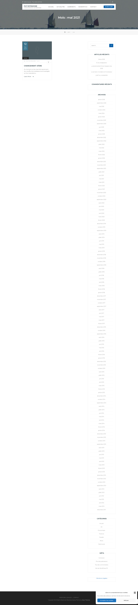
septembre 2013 (101, 444)
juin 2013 (101, 454)
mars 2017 (101, 320)
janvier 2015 (101, 392)
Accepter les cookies (106, 600)
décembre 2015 (101, 361)
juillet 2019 (101, 237)
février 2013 (101, 468)
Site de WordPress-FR (101, 568)
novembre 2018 (101, 258)
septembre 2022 (101, 141)
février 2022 (101, 154)
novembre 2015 (101, 365)
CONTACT (93, 7)
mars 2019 (101, 247)
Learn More (27, 76)
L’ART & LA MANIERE (101, 75)
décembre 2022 (101, 137)
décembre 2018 (101, 254)
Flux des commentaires (101, 565)
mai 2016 (101, 347)
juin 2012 (101, 496)
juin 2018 (101, 275)
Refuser (126, 600)
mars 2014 (101, 423)
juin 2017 (101, 313)
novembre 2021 (101, 165)
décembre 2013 (101, 434)
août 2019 (101, 234)
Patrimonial (101, 544)
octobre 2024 (101, 110)
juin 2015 (101, 378)
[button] (135, 592)
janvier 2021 (101, 189)
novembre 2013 (101, 437)
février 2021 (101, 185)
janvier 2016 (101, 358)
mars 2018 (101, 285)
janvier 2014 (101, 430)
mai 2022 (101, 148)
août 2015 (101, 372)
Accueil (51, 7)
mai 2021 (101, 179)
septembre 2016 (101, 334)
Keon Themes (86, 600)
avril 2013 (101, 461)
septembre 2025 (101, 103)
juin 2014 (101, 413)
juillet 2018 (101, 272)
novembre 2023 (101, 120)
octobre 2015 (101, 368)
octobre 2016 (101, 330)
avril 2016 (101, 351)
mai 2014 (101, 416)
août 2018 (101, 268)
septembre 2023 (101, 123)
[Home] (65, 32)
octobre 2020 (101, 196)
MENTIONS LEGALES (65, 597)
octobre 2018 (101, 261)
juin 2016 (101, 344)
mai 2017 (101, 316)
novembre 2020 (101, 192)
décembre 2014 (101, 396)
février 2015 (101, 389)
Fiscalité (101, 537)
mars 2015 (101, 385)
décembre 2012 (101, 475)
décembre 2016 (101, 327)
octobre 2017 (101, 303)
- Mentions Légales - (102, 578)
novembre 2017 (101, 299)
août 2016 (101, 337)
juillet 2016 (101, 341)
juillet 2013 (101, 451)
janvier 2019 (101, 251)
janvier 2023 (101, 134)
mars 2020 (102, 216)
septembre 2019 (101, 230)
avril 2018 (101, 282)
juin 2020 (101, 206)
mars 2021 (101, 182)
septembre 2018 (101, 265)
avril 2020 (101, 213)
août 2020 (101, 203)
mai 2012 (101, 499)
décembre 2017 (101, 296)
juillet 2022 (101, 144)
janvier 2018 (101, 292)
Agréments (71, 7)
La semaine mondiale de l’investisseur (101, 72)
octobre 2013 (101, 440)
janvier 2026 (101, 99)
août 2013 (101, 447)
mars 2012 (101, 506)
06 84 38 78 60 (38, 2)
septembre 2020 (101, 199)
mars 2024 (101, 113)
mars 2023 (101, 130)
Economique (101, 530)
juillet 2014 (101, 409)
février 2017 (101, 323)
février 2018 (101, 289)
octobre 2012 (101, 482)
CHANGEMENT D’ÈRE (33, 66)
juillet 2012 (101, 492)
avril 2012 (101, 503)
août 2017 (101, 310)
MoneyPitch (82, 7)
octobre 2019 (101, 227)
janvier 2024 (101, 117)
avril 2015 (101, 382)
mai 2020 (101, 210)
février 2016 (101, 354)
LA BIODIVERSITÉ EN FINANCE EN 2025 (101, 67)
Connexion (102, 558)
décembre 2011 (101, 509)
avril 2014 (101, 420)
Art (101, 527)
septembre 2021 (101, 168)
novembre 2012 (101, 478)
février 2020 (101, 220)
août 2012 (101, 489)
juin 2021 (101, 175)
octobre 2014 (101, 399)
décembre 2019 (101, 223)
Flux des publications (101, 561)
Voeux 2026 (101, 59)
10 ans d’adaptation (101, 62)
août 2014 (101, 406)
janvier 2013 (101, 472)
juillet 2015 (101, 375)
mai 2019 (101, 244)
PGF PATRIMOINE (30, 6)
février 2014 (101, 427)
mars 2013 (101, 465)
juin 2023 (101, 127)
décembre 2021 (101, 161)
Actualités (61, 7)
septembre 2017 (101, 306)
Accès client (109, 7)
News (25, 58)
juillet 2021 (101, 172)
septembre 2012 (101, 485)
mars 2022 (101, 151)
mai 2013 (101, 458)
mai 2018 (101, 278)
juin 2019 (101, 241)
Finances (101, 534)
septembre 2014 (101, 403)
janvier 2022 (101, 158)
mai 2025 (101, 106)
